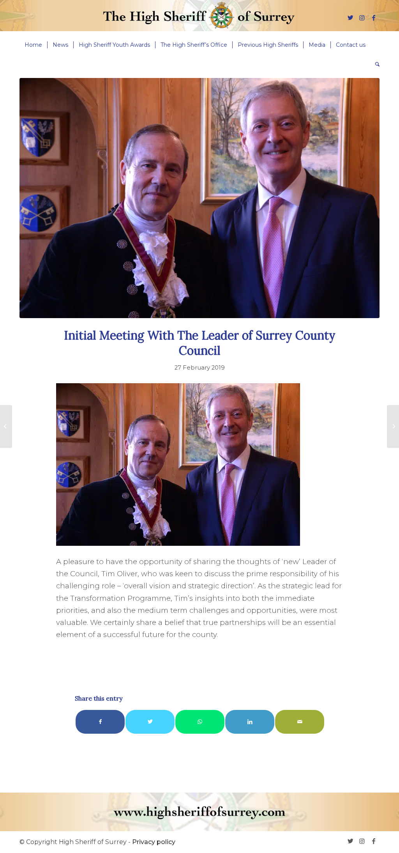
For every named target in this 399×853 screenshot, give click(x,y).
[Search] (375, 64)
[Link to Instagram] (362, 17)
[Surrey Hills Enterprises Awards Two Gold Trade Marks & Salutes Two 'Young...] (393, 426)
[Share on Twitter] (150, 722)
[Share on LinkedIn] (249, 722)
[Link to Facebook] (374, 17)
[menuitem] (33, 45)
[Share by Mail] (299, 722)
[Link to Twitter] (350, 17)
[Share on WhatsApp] (199, 722)
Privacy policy (153, 842)
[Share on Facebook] (100, 722)
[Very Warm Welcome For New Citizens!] (6, 426)
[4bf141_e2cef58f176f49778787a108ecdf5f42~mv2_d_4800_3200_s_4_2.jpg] (199, 198)
